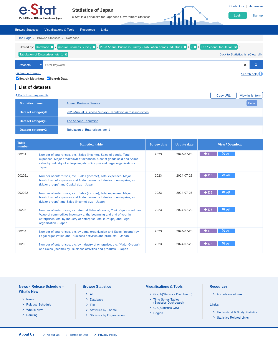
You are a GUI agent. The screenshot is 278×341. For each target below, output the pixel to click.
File (92, 304)
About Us (53, 334)
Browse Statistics (26, 29)
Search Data (59, 78)
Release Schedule (38, 304)
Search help (249, 74)
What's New (34, 309)
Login (238, 15)
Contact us (236, 6)
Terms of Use (79, 334)
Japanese (256, 6)
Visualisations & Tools (59, 29)
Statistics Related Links (233, 317)
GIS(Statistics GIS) (166, 307)
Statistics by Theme (103, 309)
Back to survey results (32, 95)
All (91, 294)
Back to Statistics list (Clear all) (241, 54)
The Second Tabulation (82, 121)
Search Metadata (31, 78)
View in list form (250, 95)
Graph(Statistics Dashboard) (172, 294)
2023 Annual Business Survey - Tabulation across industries (108, 112)
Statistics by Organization (107, 315)
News (30, 299)
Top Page (24, 38)
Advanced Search (28, 73)
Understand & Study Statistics (237, 312)
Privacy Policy (107, 334)
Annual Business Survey (83, 103)
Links (104, 29)
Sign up (257, 15)
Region (158, 312)
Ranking (32, 314)
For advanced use (229, 294)
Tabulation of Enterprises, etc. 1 (88, 129)
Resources (87, 29)
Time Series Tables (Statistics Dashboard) (168, 301)
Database (96, 299)
